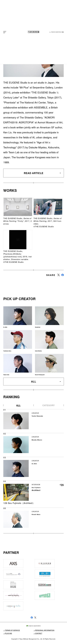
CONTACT (38, 633)
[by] (33, 32)
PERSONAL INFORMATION (44, 630)
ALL (33, 381)
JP (60, 32)
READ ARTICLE (33, 173)
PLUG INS (8, 633)
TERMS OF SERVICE (12, 630)
